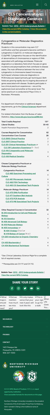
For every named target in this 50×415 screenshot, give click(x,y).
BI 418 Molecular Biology (12, 225)
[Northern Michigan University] (4, 4)
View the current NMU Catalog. (15, 29)
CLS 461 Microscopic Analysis (18, 179)
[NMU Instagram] (18, 288)
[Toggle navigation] (37, 4)
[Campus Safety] (32, 376)
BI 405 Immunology (10, 228)
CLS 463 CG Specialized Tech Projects (22, 185)
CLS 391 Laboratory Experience (17, 147)
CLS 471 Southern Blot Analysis (19, 195)
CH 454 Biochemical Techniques (15, 245)
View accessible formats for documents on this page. (23, 394)
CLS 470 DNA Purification (17, 192)
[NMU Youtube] (31, 288)
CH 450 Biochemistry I (11, 242)
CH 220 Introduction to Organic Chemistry (20, 237)
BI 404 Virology (10, 231)
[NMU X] (25, 288)
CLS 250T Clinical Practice (13, 141)
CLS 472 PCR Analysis (15, 198)
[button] (46, 4)
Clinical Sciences (28, 107)
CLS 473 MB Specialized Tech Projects (22, 201)
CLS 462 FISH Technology (17, 182)
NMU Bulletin (16, 5)
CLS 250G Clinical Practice (13, 138)
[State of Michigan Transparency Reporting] (19, 376)
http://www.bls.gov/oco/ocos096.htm (26, 117)
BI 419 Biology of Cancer (14, 234)
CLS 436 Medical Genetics (13, 156)
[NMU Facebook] (12, 288)
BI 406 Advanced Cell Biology (14, 222)
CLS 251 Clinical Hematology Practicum (19, 144)
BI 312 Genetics (8, 219)
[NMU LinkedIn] (38, 288)
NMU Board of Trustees (18, 389)
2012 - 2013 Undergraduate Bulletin (29, 26)
